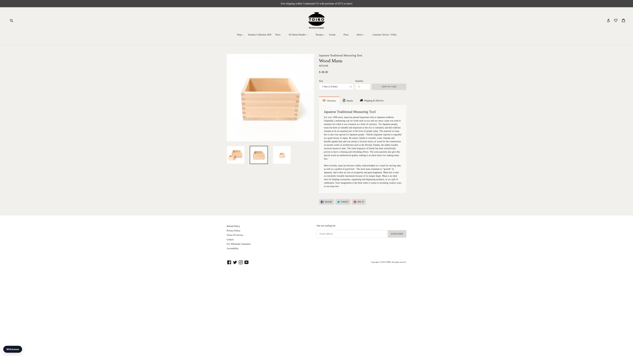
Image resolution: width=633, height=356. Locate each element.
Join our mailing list (325, 225)
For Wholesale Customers (239, 244)
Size (321, 81)
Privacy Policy (233, 230)
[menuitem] (240, 35)
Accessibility (233, 248)
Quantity (359, 81)
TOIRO (388, 262)
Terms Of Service (235, 235)
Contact (230, 239)
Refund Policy (233, 226)
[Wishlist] (616, 20)
